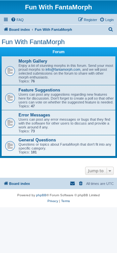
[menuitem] (17, 20)
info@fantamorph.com (63, 69)
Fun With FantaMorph (33, 41)
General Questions (37, 140)
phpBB (41, 195)
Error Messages (34, 115)
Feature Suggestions (39, 90)
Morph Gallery (33, 61)
